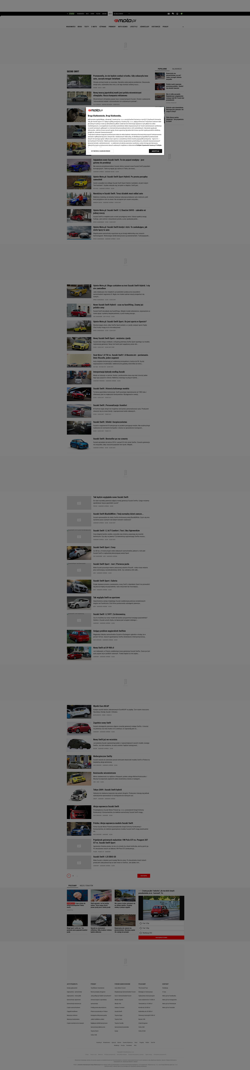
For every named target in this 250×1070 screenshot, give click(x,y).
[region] (125, 131)
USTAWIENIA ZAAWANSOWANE (100, 151)
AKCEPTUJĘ (155, 151)
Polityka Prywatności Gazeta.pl (146, 145)
